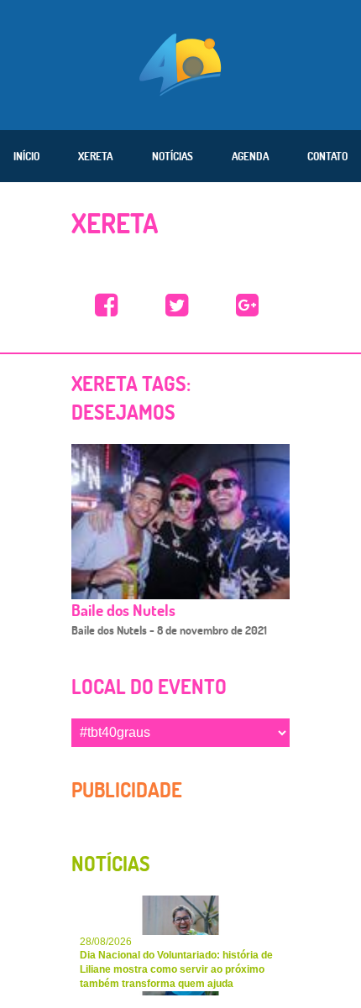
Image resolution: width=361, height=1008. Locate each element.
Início (26, 156)
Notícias (172, 156)
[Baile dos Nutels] (180, 521)
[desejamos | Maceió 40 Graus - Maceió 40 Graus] (106, 306)
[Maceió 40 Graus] (180, 63)
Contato (327, 156)
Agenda (250, 156)
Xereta (95, 156)
